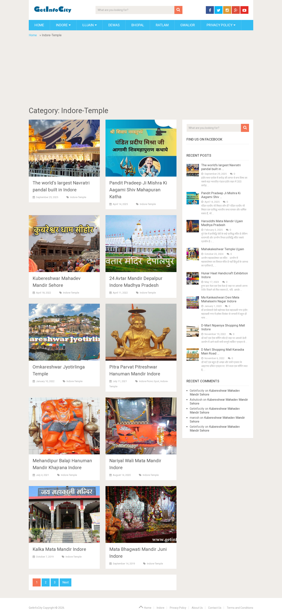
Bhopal (137, 25)
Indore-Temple (78, 197)
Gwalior (187, 25)
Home (39, 25)
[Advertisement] (141, 78)
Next (65, 582)
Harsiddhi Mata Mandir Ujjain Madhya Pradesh (222, 223)
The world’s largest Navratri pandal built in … (221, 167)
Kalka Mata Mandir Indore (59, 549)
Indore (62, 25)
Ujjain (88, 25)
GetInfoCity (35, 607)
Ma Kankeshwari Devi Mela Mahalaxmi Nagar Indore (220, 299)
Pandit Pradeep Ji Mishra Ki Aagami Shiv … (221, 195)
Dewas (114, 25)
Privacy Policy (220, 25)
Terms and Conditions (240, 607)
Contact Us (214, 607)
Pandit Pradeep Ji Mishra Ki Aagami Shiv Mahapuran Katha (138, 189)
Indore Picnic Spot (149, 381)
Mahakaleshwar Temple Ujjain (222, 249)
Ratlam (162, 25)
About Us (197, 607)
